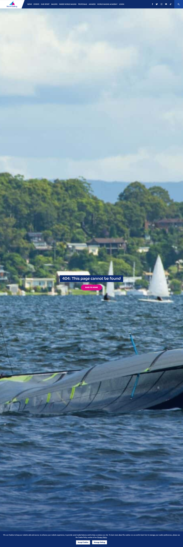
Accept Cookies (83, 542)
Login (121, 4)
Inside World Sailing (67, 4)
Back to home (91, 287)
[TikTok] (170, 4)
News (29, 4)
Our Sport (45, 4)
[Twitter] (157, 4)
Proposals (82, 4)
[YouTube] (166, 4)
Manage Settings (99, 542)
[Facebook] (152, 4)
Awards (92, 4)
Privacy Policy (102, 537)
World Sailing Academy (107, 4)
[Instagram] (161, 4)
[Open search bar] (178, 4)
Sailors (54, 4)
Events (36, 4)
